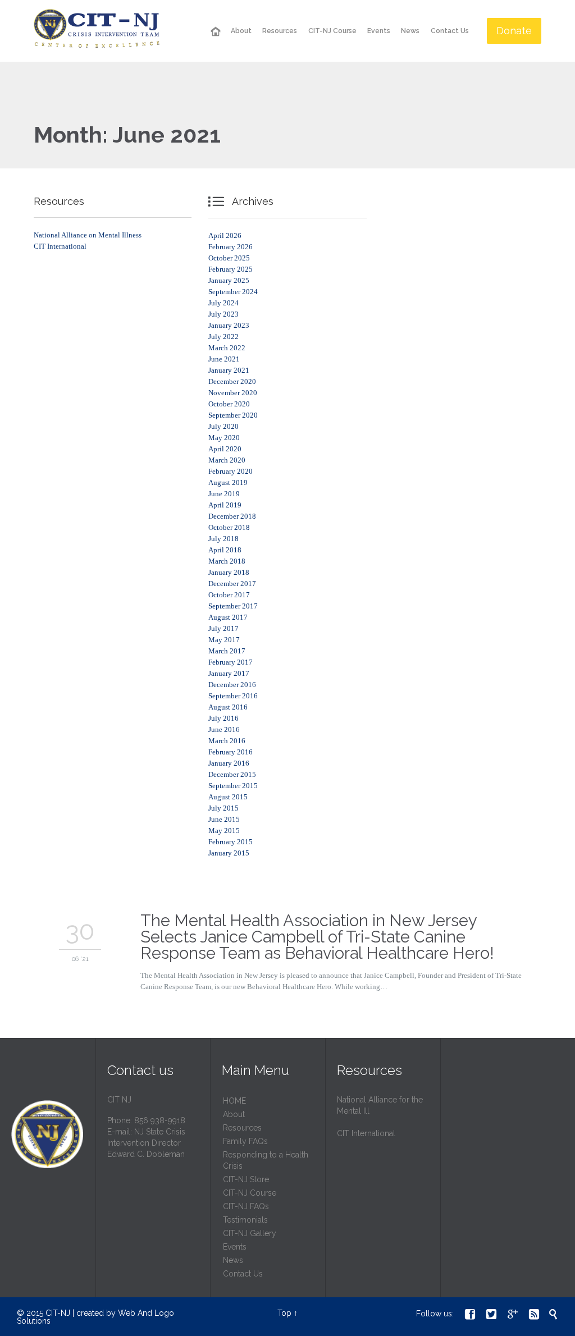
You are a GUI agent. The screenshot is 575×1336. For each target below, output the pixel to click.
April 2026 (224, 235)
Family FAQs (245, 1141)
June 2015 (224, 819)
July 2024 (223, 303)
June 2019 (224, 493)
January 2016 (228, 763)
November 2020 (232, 392)
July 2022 (223, 336)
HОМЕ (234, 1100)
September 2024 (233, 291)
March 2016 (226, 740)
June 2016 (224, 729)
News (233, 1260)
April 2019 (224, 505)
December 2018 (232, 516)
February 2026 (230, 247)
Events (235, 1246)
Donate (514, 30)
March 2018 (226, 561)
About (234, 1114)
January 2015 (228, 853)
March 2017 (226, 651)
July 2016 (223, 718)
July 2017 (223, 628)
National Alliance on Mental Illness (88, 235)
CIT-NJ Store (246, 1179)
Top (284, 1312)
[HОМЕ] (215, 32)
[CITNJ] (96, 31)
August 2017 (228, 617)
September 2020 (233, 415)
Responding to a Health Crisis (265, 1160)
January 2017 (228, 673)
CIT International (60, 246)
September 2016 (233, 696)
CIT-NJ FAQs (246, 1206)
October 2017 (229, 595)
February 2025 (230, 269)
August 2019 (228, 482)
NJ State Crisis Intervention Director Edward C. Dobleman (146, 1143)
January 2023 (228, 325)
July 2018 (223, 538)
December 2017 (232, 583)
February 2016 (230, 752)
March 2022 (226, 348)
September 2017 (233, 606)
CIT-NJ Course (249, 1192)
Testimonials (245, 1219)
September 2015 (233, 785)
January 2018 (228, 572)
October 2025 (229, 258)
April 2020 (224, 449)
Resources (242, 1127)
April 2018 (224, 550)
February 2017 (230, 662)
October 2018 (229, 527)
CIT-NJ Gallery (249, 1233)
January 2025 (228, 280)
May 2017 (224, 639)
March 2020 (226, 460)
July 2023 (223, 314)
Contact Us (243, 1273)
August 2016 (228, 707)
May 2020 (224, 437)
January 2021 (228, 370)
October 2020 (229, 404)
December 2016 (232, 684)
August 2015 (228, 797)
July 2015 (223, 808)
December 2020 (232, 381)
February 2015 (230, 842)
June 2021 (224, 359)
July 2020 (223, 426)
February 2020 (230, 471)
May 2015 (224, 830)
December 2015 (232, 774)
